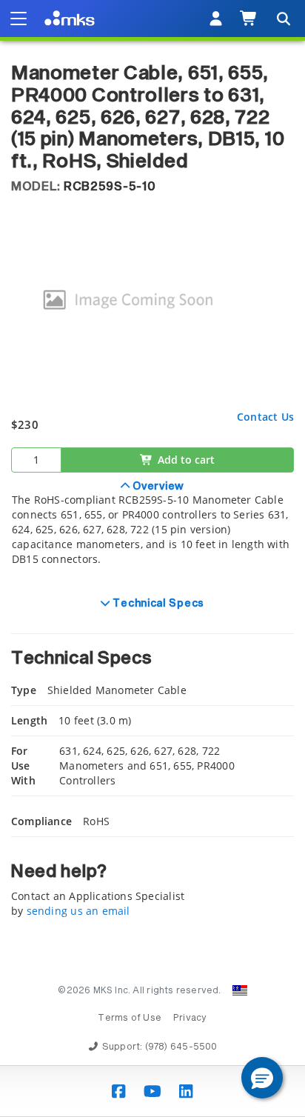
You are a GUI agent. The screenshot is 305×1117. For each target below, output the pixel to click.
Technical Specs (157, 603)
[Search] (283, 18)
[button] (262, 1077)
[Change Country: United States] (239, 990)
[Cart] (249, 18)
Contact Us (265, 417)
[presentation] (152, 558)
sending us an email (78, 911)
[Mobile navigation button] (18, 18)
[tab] (152, 531)
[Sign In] (215, 18)
